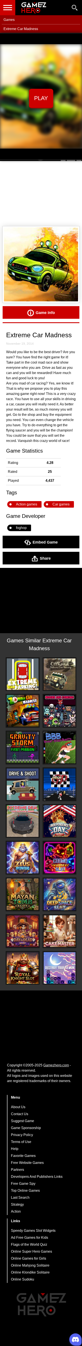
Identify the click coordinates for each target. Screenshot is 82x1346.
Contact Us (19, 1114)
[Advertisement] (41, 193)
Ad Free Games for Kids (29, 1237)
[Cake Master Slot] (59, 931)
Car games (61, 504)
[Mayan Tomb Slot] (22, 894)
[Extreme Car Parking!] (22, 674)
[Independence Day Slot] (59, 821)
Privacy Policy (22, 1135)
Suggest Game (22, 1121)
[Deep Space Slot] (59, 894)
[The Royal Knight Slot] (22, 968)
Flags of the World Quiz (29, 1244)
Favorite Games (23, 1156)
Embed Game (45, 542)
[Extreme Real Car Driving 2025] (22, 821)
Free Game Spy (23, 1183)
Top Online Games (25, 1190)
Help (14, 1149)
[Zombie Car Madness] (22, 710)
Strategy (17, 1204)
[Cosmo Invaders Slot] (59, 857)
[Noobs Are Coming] (59, 710)
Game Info (45, 312)
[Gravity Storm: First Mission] (22, 747)
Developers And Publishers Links (37, 1176)
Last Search (20, 1197)
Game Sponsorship (26, 1128)
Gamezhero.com (56, 1065)
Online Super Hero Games (31, 1251)
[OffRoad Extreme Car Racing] (59, 674)
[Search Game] (74, 8)
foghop (21, 528)
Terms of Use (21, 1142)
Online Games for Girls (28, 1258)
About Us (18, 1107)
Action (16, 1211)
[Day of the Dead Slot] (22, 931)
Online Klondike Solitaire (30, 1272)
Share (45, 558)
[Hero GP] (59, 784)
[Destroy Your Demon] (59, 968)
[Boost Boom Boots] (59, 747)
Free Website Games (27, 1163)
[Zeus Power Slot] (22, 857)
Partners (17, 1169)
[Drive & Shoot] (22, 784)
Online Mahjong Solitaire (30, 1265)
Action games (26, 504)
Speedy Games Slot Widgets (33, 1230)
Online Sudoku (22, 1279)
